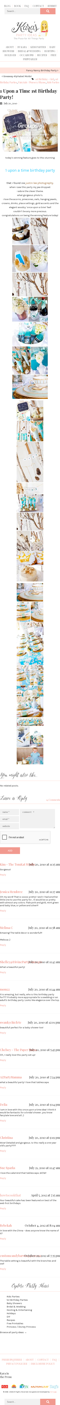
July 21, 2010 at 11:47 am (44, 1168)
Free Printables (15, 1323)
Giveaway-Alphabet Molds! (17, 76)
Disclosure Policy (43, 1363)
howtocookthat (10, 1195)
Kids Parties (38, 47)
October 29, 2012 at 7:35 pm (42, 1256)
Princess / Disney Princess (21, 1326)
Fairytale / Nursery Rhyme (32, 82)
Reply (3, 874)
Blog (7, 6)
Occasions (27, 55)
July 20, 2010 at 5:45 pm (45, 1050)
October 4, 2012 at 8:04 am (42, 1225)
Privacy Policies (16, 1363)
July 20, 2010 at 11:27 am (44, 892)
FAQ (26, 6)
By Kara (22, 47)
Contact (38, 6)
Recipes (42, 55)
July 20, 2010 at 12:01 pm (44, 1022)
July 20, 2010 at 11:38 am (44, 928)
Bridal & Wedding (29, 51)
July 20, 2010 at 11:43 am (44, 962)
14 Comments (53, 799)
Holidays (10, 55)
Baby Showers (14, 1303)
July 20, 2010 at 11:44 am (44, 989)
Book (17, 6)
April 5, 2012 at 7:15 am (45, 1195)
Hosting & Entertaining (19, 1310)
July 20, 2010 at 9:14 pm (44, 1105)
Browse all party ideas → (13, 1332)
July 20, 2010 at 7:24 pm (44, 1077)
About (10, 47)
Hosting (49, 51)
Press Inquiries (12, 1359)
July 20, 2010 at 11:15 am (44, 864)
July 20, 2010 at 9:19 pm (44, 1138)
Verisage (53, 1392)
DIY (8, 1316)
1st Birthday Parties (17, 1300)
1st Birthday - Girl (44, 79)
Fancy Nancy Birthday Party (41, 70)
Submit (52, 6)
